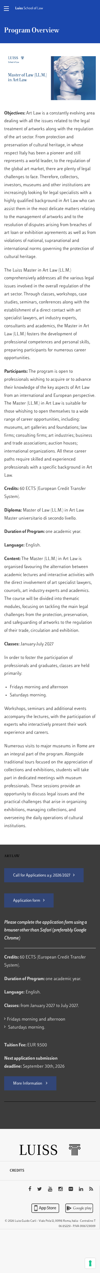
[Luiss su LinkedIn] (81, 1189)
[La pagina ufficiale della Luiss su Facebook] (30, 1189)
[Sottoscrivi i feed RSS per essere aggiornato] (91, 1189)
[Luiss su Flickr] (71, 1189)
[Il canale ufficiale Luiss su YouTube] (50, 1189)
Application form (26, 901)
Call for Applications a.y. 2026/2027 (41, 875)
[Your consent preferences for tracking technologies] (90, 1263)
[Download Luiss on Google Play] (79, 1208)
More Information (28, 1084)
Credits (17, 1170)
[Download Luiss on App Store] (45, 1208)
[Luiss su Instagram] (61, 1189)
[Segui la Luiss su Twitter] (40, 1189)
